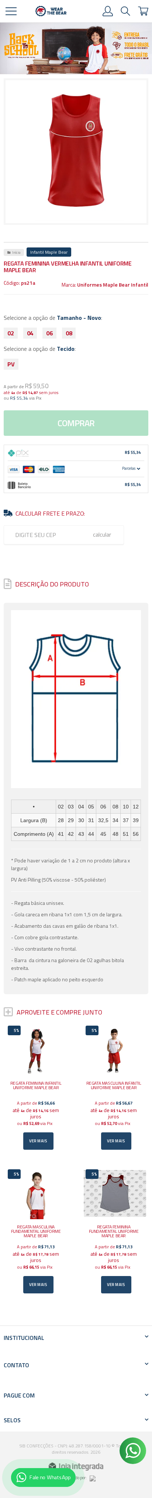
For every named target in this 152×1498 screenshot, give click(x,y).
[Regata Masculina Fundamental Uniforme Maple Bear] (37, 1231)
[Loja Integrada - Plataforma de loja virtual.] (76, 1467)
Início (16, 252)
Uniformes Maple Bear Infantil (112, 284)
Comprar (76, 423)
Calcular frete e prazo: (50, 513)
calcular (102, 534)
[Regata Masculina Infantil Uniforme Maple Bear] (115, 1088)
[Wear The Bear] (50, 11)
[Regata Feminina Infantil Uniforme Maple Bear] (37, 1088)
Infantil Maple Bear (49, 252)
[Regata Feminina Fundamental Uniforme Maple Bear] (115, 1231)
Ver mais (38, 1141)
